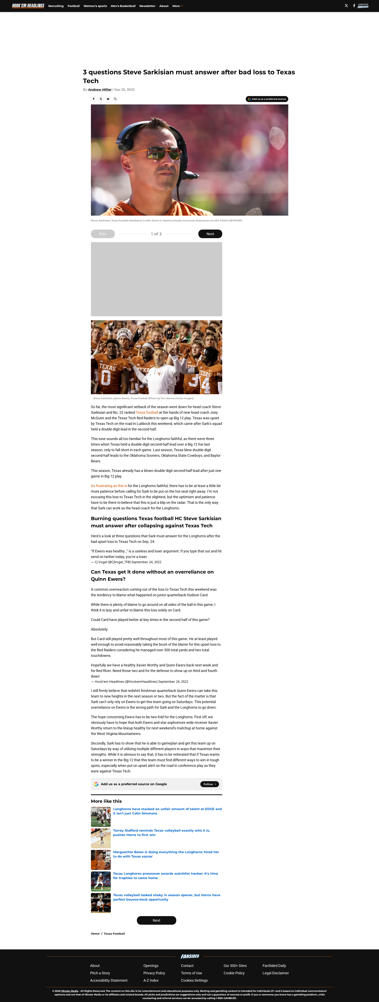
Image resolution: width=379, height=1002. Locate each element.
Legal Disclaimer (276, 973)
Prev (102, 234)
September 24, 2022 (146, 562)
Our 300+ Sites (235, 966)
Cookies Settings (194, 980)
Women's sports (95, 6)
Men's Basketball (123, 6)
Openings (150, 966)
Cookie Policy (234, 973)
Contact (187, 966)
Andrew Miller (100, 89)
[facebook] (354, 5)
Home (95, 933)
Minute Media (69, 990)
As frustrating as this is (109, 486)
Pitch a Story (100, 973)
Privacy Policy (154, 973)
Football (74, 6)
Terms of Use (191, 973)
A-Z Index (151, 980)
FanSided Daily (274, 966)
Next (210, 234)
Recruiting (56, 6)
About (164, 6)
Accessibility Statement (109, 980)
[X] (346, 5)
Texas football (147, 412)
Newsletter (147, 6)
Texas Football (114, 933)
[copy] (115, 99)
